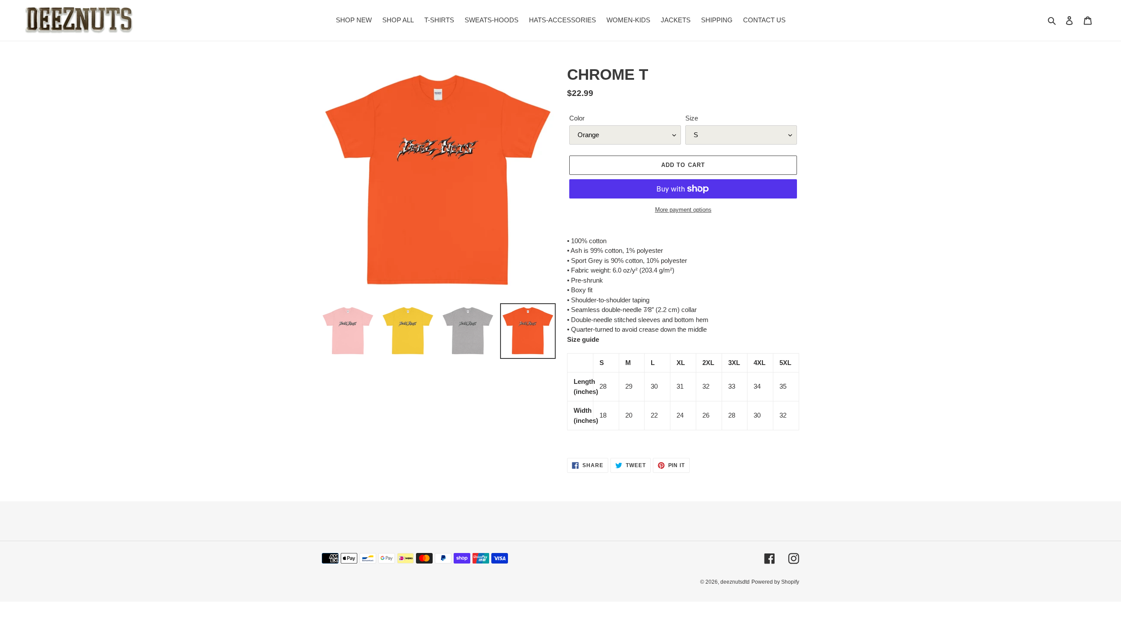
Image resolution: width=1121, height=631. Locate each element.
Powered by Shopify (775, 582)
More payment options (683, 209)
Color (577, 118)
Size (691, 118)
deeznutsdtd (735, 582)
